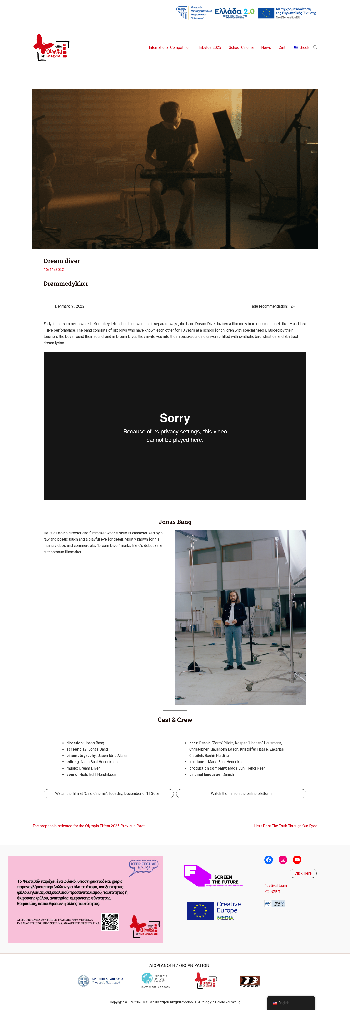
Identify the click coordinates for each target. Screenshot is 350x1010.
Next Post (285, 826)
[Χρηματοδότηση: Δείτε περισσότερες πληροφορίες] (246, 12)
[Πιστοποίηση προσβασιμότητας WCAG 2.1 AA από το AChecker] (274, 903)
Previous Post (89, 826)
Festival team (275, 885)
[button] (315, 47)
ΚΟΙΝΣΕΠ (272, 892)
